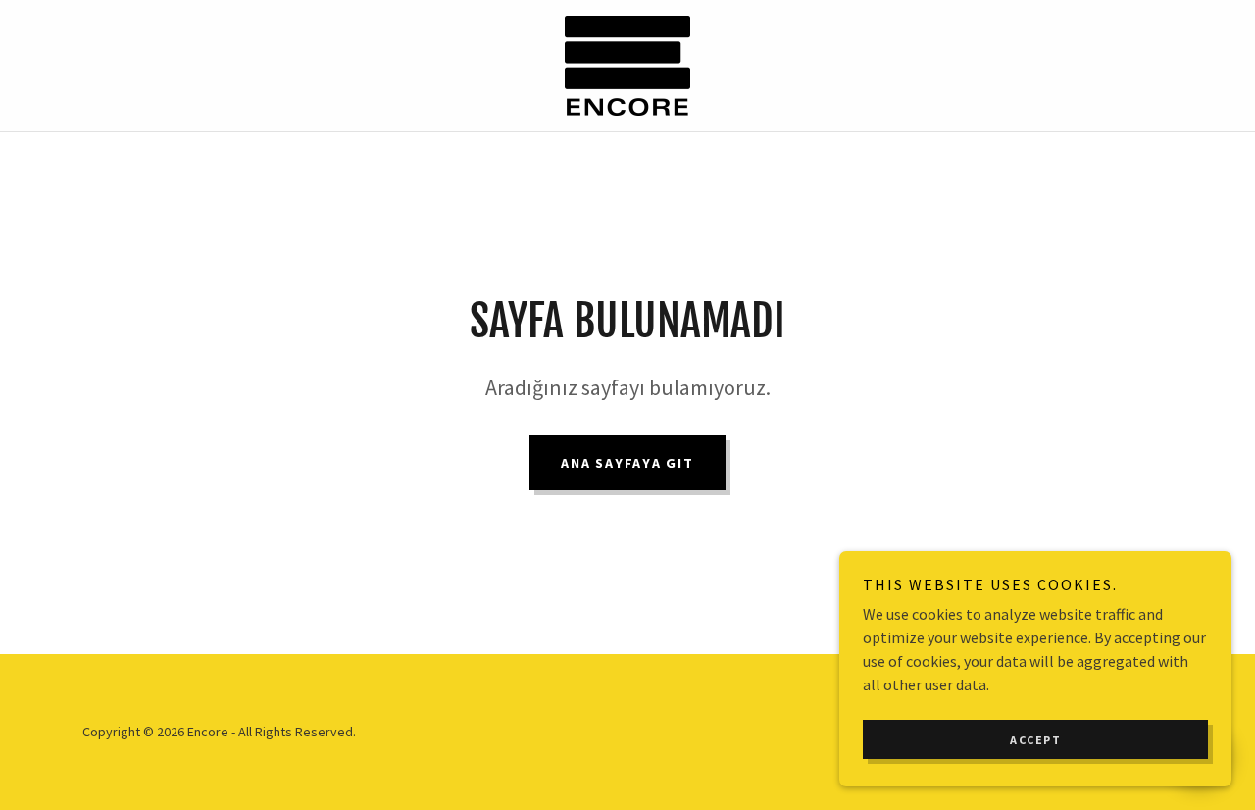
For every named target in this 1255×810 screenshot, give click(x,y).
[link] (627, 64)
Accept (1035, 740)
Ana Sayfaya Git (627, 463)
